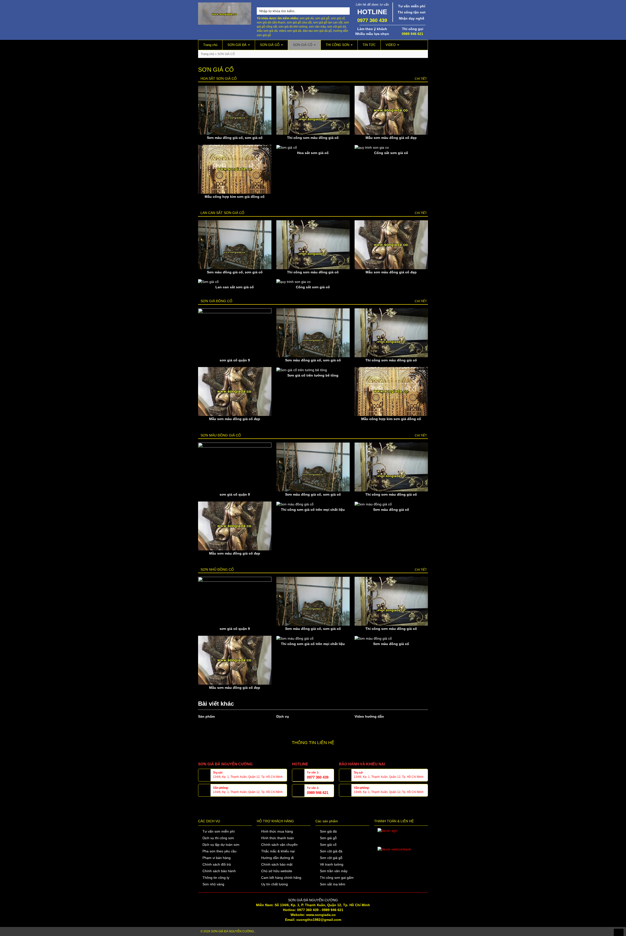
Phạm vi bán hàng (216, 858)
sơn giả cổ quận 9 (235, 360)
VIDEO (391, 45)
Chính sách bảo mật (276, 864)
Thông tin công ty (215, 878)
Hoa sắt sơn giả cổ (219, 78)
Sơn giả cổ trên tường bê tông (312, 375)
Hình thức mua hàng (277, 831)
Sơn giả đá (328, 831)
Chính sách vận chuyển (279, 845)
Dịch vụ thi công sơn (218, 838)
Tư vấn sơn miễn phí (218, 831)
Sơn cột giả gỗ (331, 858)
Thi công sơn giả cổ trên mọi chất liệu (313, 510)
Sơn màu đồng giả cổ (221, 435)
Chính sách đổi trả (216, 864)
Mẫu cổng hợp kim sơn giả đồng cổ (235, 197)
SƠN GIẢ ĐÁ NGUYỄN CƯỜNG (232, 931)
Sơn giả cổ (328, 845)
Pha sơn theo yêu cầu (219, 851)
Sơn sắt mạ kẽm (332, 884)
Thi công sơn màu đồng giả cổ (313, 138)
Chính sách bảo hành (219, 871)
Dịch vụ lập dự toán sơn (220, 845)
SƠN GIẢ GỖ (270, 45)
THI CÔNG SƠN (338, 45)
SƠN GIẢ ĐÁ (237, 45)
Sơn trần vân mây (333, 871)
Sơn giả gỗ (328, 838)
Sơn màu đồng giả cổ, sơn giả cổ (235, 138)
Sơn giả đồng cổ (216, 301)
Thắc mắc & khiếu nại (278, 851)
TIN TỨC (369, 45)
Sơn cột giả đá (331, 851)
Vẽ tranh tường (331, 864)
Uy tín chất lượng (274, 884)
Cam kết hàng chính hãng (281, 878)
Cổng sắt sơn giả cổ (391, 153)
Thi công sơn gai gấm (337, 878)
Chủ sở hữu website (276, 871)
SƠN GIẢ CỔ (303, 45)
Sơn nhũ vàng (213, 884)
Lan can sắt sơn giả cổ (222, 213)
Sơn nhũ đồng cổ (217, 569)
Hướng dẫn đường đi (277, 858)
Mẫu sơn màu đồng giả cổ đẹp (391, 138)
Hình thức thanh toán (277, 838)
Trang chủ (210, 45)
